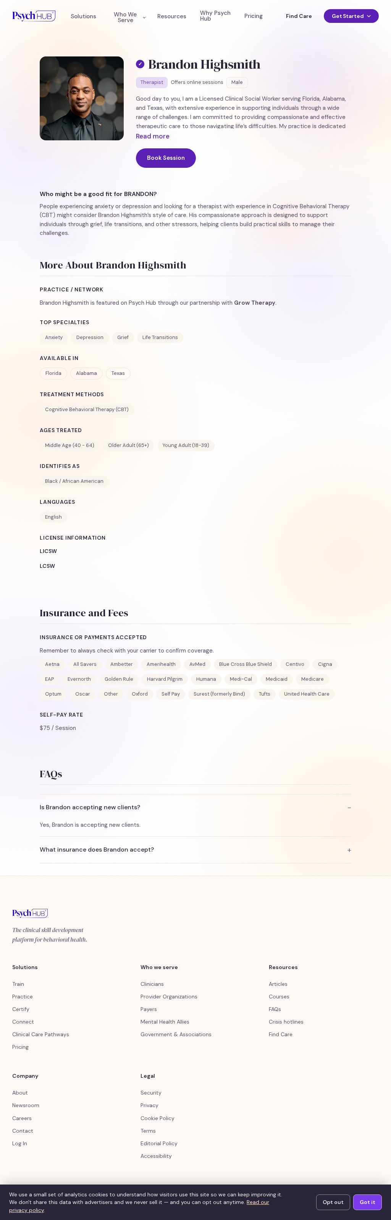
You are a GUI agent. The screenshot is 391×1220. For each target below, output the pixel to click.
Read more (153, 136)
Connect (23, 1021)
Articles (278, 984)
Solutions (83, 16)
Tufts (264, 694)
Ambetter (121, 664)
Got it (367, 1202)
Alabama (86, 373)
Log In (19, 1143)
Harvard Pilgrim (165, 679)
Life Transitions (160, 337)
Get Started (348, 16)
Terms (148, 1130)
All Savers (85, 664)
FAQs (275, 1009)
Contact (22, 1130)
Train (18, 984)
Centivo (295, 664)
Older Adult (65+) (128, 445)
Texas (118, 373)
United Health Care (307, 694)
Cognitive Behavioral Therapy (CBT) (87, 409)
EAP (49, 679)
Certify (20, 1009)
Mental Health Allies (165, 1021)
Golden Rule (119, 679)
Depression (89, 337)
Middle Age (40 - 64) (69, 445)
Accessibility (156, 1155)
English (53, 517)
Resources (171, 16)
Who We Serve (125, 17)
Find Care (299, 16)
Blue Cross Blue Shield (245, 664)
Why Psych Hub (215, 16)
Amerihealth (161, 664)
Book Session (166, 158)
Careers (22, 1118)
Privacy (149, 1105)
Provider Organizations (169, 996)
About (20, 1092)
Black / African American (74, 481)
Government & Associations (176, 1034)
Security (151, 1092)
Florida (53, 373)
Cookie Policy (157, 1118)
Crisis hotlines (286, 1021)
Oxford (140, 694)
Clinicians (152, 984)
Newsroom (25, 1105)
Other (111, 694)
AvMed (197, 664)
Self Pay (171, 694)
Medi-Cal (241, 679)
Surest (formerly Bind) (219, 694)
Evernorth (79, 679)
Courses (279, 996)
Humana (206, 679)
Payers (149, 1009)
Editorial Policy (159, 1143)
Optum (53, 694)
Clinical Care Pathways (40, 1034)
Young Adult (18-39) (186, 445)
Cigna (325, 664)
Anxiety (54, 337)
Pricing (253, 16)
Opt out (333, 1202)
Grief (123, 337)
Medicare (312, 679)
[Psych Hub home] (33, 16)
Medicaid (277, 679)
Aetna (52, 664)
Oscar (82, 694)
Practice (22, 996)
